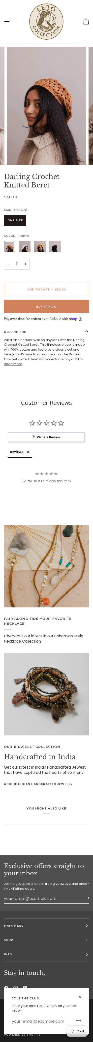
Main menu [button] (14, 925)
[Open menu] (11, 21)
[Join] (77, 1021)
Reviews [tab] (16, 451)
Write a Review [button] (49, 437)
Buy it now (46, 306)
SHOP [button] (8, 940)
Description (15, 332)
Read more (13, 364)
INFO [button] (8, 954)
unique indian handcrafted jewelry (38, 784)
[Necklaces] (46, 566)
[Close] (82, 995)
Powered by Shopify (22, 1034)
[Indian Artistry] (46, 694)
